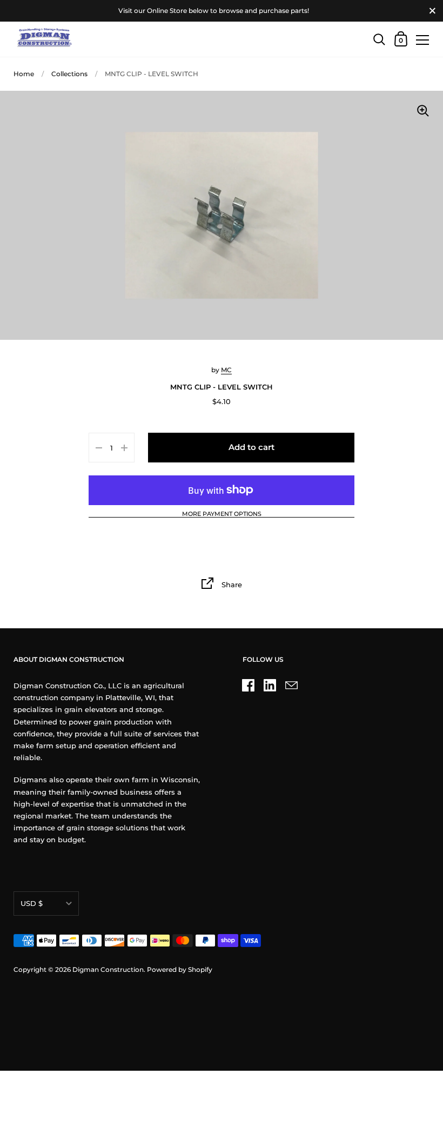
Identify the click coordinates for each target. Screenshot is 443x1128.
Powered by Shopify (179, 969)
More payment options (221, 514)
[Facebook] (248, 685)
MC (226, 370)
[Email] (292, 685)
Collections (69, 74)
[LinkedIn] (270, 685)
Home (24, 74)
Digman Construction (108, 969)
